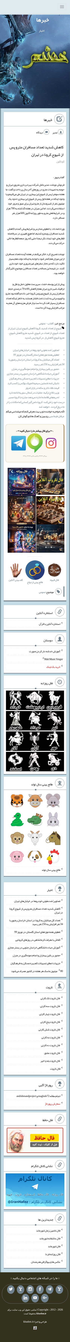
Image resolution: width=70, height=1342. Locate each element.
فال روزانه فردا (52, 1254)
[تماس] (20, 1289)
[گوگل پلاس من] (45, 1298)
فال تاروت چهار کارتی (49, 1014)
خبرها (42, 19)
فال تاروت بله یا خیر (50, 1060)
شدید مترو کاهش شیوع (21, 333)
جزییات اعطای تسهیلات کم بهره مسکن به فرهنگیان (34, 378)
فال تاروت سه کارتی (50, 1006)
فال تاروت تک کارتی (50, 998)
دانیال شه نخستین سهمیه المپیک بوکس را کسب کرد (33, 383)
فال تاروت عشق (52, 1053)
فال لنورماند (54, 1246)
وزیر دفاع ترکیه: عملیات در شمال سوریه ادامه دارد (34, 392)
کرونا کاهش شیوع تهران (28, 328)
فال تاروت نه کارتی (50, 1037)
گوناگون (60, 161)
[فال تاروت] (50, 482)
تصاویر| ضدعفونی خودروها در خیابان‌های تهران (36, 350)
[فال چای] (50, 539)
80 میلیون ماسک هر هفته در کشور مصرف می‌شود (37, 970)
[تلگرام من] (49, 1289)
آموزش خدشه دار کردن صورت (44, 651)
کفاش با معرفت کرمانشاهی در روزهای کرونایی (37, 939)
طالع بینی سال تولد (51, 869)
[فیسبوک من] (40, 1289)
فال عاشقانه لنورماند (49, 1238)
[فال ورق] (22, 539)
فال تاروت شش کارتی (49, 1029)
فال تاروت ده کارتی (50, 1045)
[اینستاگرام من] (30, 1289)
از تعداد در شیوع (43, 333)
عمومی (42, 592)
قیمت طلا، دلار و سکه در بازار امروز (42, 387)
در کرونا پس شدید (34, 337)
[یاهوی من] (59, 1289)
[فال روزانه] (22, 482)
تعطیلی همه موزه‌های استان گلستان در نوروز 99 (36, 354)
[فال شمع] (22, 511)
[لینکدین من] (25, 1298)
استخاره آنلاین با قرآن (49, 624)
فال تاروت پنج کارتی (50, 1021)
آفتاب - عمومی (46, 323)
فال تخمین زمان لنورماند (48, 1230)
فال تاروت (55, 1068)
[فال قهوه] (50, 511)
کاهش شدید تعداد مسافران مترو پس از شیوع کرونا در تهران (36, 150)
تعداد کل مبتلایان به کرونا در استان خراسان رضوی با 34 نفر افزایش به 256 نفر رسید (36, 362)
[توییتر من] (11, 1289)
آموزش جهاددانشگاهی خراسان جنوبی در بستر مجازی (33, 373)
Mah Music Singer (53, 659)
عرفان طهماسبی (56, 416)
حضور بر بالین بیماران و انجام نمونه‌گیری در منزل (35, 369)
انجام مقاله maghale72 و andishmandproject (38, 1095)
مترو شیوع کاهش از (54, 337)
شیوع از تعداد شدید (51, 328)
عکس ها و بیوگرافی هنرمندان (45, 1261)
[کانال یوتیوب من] (35, 1298)
